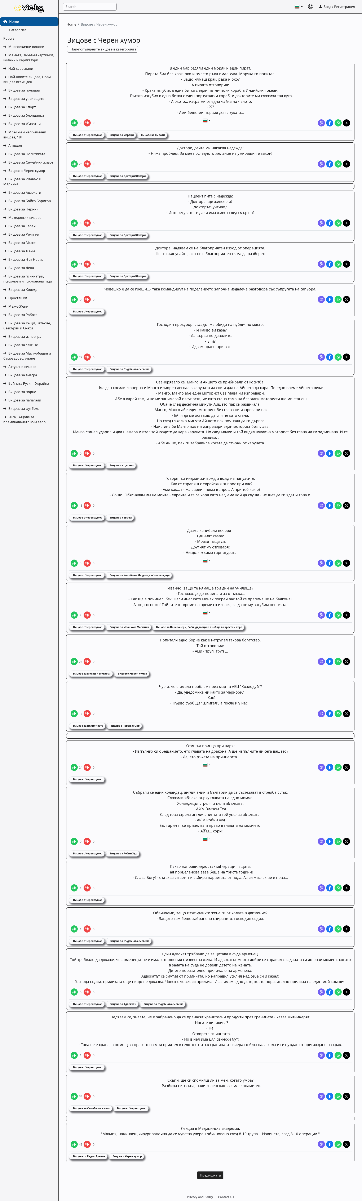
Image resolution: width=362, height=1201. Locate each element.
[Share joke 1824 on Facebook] (329, 992)
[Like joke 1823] (74, 1055)
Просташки (17, 298)
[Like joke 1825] (74, 929)
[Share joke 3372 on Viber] (321, 453)
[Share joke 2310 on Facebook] (329, 661)
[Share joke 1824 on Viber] (321, 992)
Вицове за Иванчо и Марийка (22, 181)
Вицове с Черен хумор (26, 170)
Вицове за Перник (23, 209)
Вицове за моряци (121, 135)
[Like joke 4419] (74, 264)
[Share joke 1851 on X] (346, 713)
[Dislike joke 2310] (87, 661)
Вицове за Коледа (22, 289)
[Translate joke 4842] (206, 120)
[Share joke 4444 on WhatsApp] (338, 223)
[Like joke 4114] (74, 299)
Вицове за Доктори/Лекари (127, 176)
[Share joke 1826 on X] (346, 887)
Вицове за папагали (24, 400)
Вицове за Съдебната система (129, 369)
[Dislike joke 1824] (87, 992)
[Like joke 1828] (74, 767)
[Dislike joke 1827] (87, 841)
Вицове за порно (22, 392)
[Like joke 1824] (74, 992)
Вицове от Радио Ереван (88, 1156)
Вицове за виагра (22, 375)
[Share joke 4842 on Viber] (321, 122)
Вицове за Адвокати (24, 192)
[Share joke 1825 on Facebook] (329, 929)
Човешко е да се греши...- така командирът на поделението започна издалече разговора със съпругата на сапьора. (210, 289)
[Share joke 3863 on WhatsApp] (338, 357)
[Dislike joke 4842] (87, 122)
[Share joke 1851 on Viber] (321, 713)
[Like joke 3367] (74, 563)
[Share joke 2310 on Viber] (321, 661)
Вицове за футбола (24, 408)
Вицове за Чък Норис (25, 259)
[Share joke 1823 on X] (346, 1055)
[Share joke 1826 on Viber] (321, 887)
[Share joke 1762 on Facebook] (329, 1144)
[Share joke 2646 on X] (346, 615)
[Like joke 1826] (74, 887)
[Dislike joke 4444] (87, 223)
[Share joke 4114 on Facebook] (329, 299)
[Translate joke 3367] (206, 560)
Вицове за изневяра (24, 336)
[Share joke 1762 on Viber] (321, 1144)
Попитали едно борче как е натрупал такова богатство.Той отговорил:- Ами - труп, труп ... (210, 645)
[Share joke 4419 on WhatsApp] (338, 264)
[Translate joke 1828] (206, 765)
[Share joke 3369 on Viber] (321, 505)
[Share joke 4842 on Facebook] (329, 122)
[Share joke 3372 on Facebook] (329, 453)
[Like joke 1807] (74, 1096)
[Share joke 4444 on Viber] (321, 223)
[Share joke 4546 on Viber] (321, 164)
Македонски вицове (24, 217)
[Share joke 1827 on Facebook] (329, 841)
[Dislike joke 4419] (87, 264)
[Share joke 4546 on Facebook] (329, 164)
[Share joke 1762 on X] (346, 1144)
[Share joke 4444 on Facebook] (329, 223)
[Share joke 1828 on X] (346, 767)
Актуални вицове (22, 366)
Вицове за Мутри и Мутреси (91, 673)
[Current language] (298, 7)
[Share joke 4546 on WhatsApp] (338, 164)
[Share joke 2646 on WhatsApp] (338, 615)
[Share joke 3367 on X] (346, 563)
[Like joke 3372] (74, 453)
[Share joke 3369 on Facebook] (329, 505)
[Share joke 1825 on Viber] (321, 929)
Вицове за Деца (21, 268)
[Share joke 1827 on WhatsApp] (338, 841)
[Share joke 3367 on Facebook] (329, 563)
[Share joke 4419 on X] (346, 264)
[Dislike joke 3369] (87, 505)
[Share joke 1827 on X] (346, 841)
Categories (17, 30)
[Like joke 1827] (74, 841)
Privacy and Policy (200, 1197)
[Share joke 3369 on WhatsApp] (338, 505)
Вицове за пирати (152, 135)
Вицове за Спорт (22, 107)
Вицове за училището (26, 98)
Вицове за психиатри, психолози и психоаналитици (27, 279)
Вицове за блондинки (26, 115)
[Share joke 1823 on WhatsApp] (338, 1055)
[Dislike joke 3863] (87, 357)
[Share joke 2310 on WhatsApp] (338, 661)
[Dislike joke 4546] (87, 164)
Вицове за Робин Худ (123, 853)
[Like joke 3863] (74, 357)
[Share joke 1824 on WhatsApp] (338, 992)
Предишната (210, 1175)
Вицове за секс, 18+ (24, 345)
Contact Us (226, 1197)
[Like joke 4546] (74, 164)
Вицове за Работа (22, 314)
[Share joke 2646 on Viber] (321, 615)
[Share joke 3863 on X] (346, 357)
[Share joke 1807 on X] (346, 1096)
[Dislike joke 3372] (87, 453)
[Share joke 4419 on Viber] (321, 264)
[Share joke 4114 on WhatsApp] (338, 299)
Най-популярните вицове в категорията (103, 49)
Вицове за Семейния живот (30, 162)
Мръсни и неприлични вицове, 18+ (24, 134)
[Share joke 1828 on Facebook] (329, 767)
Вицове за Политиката (26, 154)
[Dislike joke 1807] (87, 1096)
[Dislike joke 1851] (87, 713)
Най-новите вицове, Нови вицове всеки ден (27, 79)
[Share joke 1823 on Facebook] (329, 1055)
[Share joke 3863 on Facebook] (329, 357)
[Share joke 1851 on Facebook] (329, 713)
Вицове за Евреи (22, 226)
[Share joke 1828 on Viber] (321, 767)
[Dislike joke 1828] (87, 767)
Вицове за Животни (24, 123)
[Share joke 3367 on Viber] (321, 563)
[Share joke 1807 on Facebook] (329, 1096)
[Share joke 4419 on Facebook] (329, 264)
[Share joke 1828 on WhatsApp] (338, 767)
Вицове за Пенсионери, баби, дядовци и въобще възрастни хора (198, 627)
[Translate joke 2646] (206, 612)
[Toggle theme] (310, 7)
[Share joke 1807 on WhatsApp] (338, 1096)
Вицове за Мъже (22, 242)
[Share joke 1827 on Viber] (321, 841)
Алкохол (15, 145)
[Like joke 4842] (74, 122)
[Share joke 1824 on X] (346, 992)
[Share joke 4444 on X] (346, 223)
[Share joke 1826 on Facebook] (329, 887)
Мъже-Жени (18, 306)
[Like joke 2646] (74, 615)
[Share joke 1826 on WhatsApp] (338, 887)
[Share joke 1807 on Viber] (321, 1096)
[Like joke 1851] (74, 713)
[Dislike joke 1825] (87, 929)
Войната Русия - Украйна (28, 383)
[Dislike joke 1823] (87, 1055)
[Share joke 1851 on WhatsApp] (338, 713)
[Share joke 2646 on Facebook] (329, 615)
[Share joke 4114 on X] (346, 299)
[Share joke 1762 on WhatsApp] (338, 1144)
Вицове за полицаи (24, 90)
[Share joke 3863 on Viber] (321, 357)
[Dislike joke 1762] (87, 1144)
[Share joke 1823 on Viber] (321, 1055)
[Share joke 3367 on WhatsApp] (338, 563)
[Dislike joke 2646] (87, 615)
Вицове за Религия (23, 234)
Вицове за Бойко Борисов (29, 201)
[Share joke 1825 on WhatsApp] (338, 929)
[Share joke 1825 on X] (346, 929)
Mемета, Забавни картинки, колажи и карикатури (28, 57)
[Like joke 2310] (74, 661)
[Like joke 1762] (74, 1144)
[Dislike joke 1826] (87, 887)
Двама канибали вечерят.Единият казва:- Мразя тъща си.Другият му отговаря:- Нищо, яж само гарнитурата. (210, 541)
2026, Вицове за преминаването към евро (24, 419)
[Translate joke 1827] (206, 839)
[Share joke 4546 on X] (346, 164)
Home (13, 21)
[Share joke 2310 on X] (346, 661)
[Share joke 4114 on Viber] (321, 299)
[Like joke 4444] (74, 223)
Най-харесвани (20, 68)
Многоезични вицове (26, 46)
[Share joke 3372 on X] (346, 453)
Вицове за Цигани (121, 465)
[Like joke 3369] (74, 505)
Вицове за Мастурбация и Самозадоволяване (27, 356)
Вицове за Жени (21, 251)
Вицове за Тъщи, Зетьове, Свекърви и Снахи (27, 325)
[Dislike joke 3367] (87, 563)
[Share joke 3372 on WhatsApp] (338, 453)
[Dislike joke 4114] (87, 299)
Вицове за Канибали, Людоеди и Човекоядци (139, 575)
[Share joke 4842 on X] (346, 122)
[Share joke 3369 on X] (346, 505)
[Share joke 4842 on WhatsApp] (338, 122)
